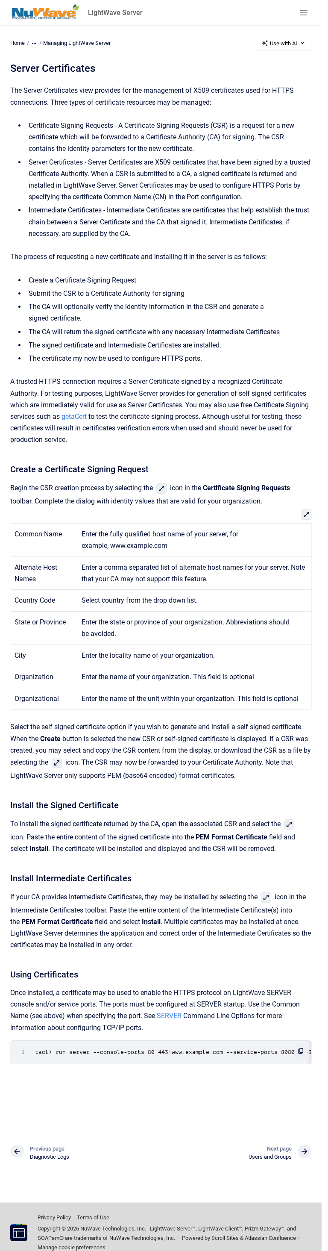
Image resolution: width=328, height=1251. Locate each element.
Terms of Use (93, 1217)
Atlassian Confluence (270, 1238)
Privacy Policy (54, 1217)
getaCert (74, 416)
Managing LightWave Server (77, 43)
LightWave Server (115, 13)
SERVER (169, 1016)
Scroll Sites (225, 1238)
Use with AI (283, 43)
